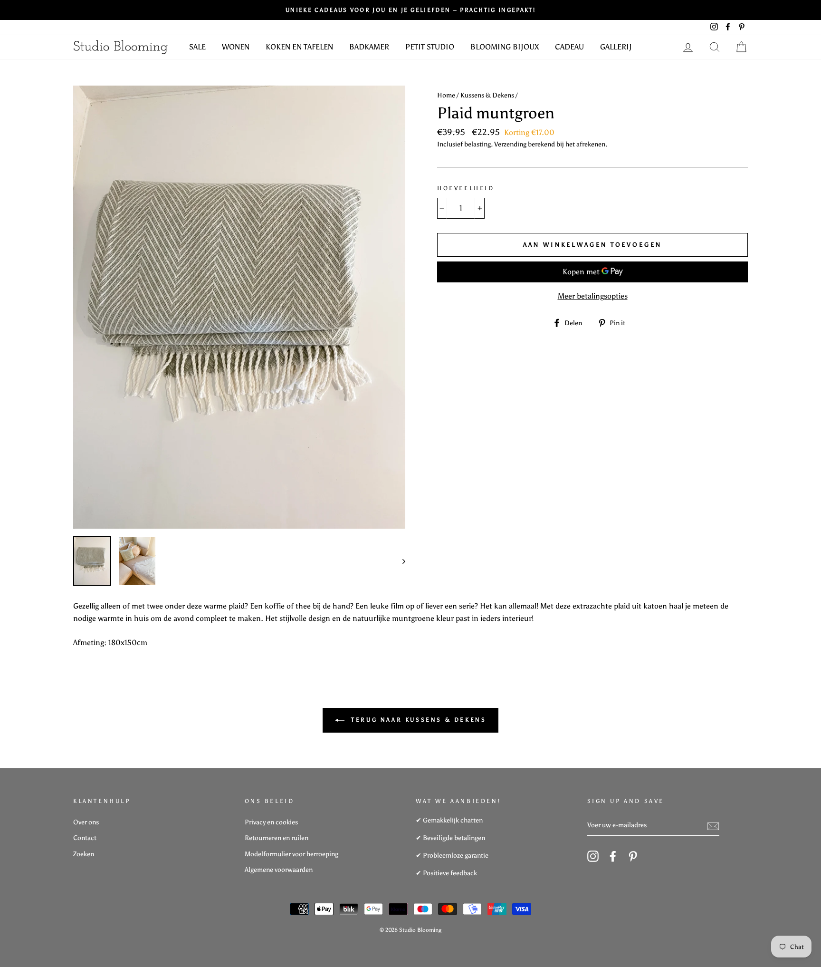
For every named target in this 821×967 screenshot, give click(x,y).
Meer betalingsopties (593, 295)
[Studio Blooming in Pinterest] (633, 856)
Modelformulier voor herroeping (291, 854)
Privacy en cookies (271, 822)
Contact (84, 838)
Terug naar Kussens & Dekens (417, 719)
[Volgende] (399, 561)
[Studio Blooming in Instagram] (593, 856)
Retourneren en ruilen (276, 838)
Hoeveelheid (466, 188)
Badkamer (369, 46)
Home (446, 95)
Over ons (86, 822)
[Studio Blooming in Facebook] (613, 856)
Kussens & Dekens (487, 95)
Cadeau (569, 46)
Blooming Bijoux (504, 46)
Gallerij (616, 46)
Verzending (510, 144)
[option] (239, 307)
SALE (197, 46)
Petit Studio (429, 46)
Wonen (235, 46)
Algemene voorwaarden (279, 870)
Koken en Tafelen (299, 46)
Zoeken (83, 854)
